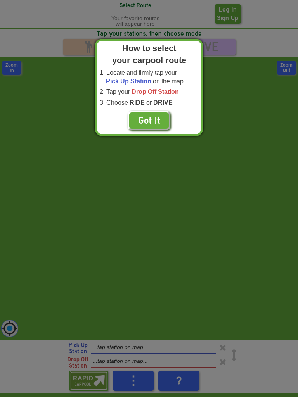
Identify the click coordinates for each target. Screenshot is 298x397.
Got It (149, 120)
